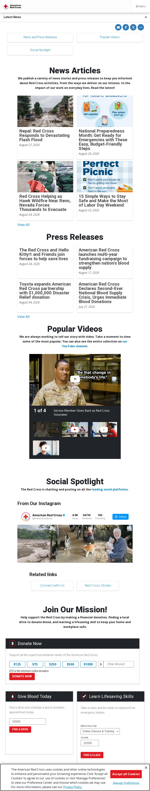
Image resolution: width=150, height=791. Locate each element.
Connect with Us (52, 585)
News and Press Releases (40, 37)
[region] (75, 777)
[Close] (146, 768)
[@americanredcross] (25, 516)
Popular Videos (110, 37)
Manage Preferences (126, 783)
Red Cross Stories (98, 585)
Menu (142, 6)
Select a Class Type (89, 726)
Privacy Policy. (72, 787)
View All (23, 224)
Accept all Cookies (126, 774)
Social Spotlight (40, 50)
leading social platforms (110, 489)
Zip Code (84, 738)
